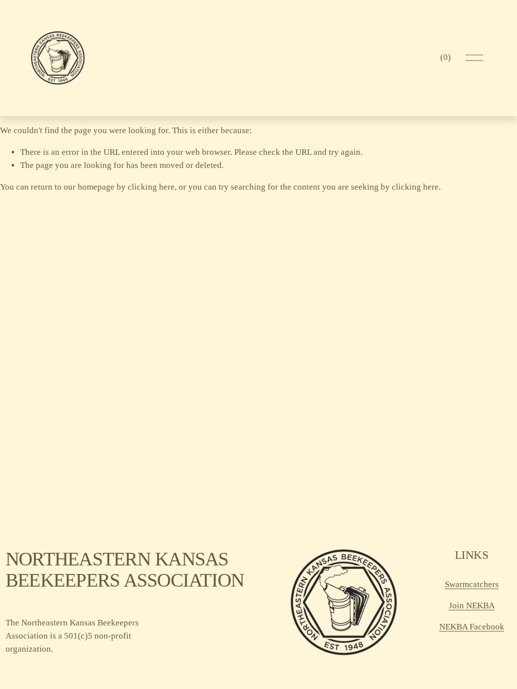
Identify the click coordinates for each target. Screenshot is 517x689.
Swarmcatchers (472, 584)
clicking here (151, 187)
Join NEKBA (472, 605)
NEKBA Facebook (471, 626)
